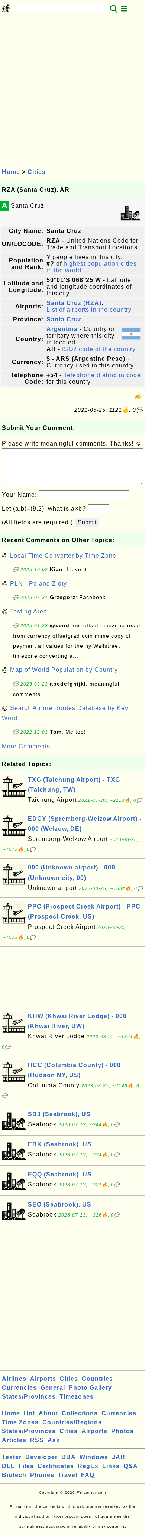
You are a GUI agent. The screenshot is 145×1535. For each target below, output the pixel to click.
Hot (29, 1413)
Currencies (19, 1388)
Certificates (56, 1466)
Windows (94, 1457)
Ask (54, 1440)
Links (111, 1466)
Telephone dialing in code (102, 375)
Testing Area (28, 611)
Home (11, 172)
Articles (14, 1440)
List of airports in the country (88, 310)
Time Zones (20, 1422)
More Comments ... (30, 746)
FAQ (87, 1475)
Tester (12, 1457)
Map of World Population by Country (64, 670)
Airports (43, 1379)
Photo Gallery (90, 1388)
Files (26, 1466)
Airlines (14, 1379)
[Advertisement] (72, 90)
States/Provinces (29, 1396)
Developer (41, 1457)
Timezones (76, 1396)
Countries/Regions (72, 1422)
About (48, 1413)
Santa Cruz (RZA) (74, 303)
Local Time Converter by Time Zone (63, 556)
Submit (87, 522)
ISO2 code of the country (98, 349)
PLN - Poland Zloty (38, 583)
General (53, 1388)
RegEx (88, 1466)
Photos (122, 1431)
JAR (118, 1457)
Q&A (130, 1466)
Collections (80, 1413)
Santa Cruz (63, 319)
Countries (97, 1379)
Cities (37, 172)
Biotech (14, 1475)
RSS (37, 1440)
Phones (42, 1475)
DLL (8, 1466)
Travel (67, 1475)
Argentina (62, 329)
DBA (68, 1457)
